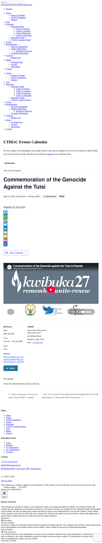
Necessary (8, 520)
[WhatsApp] (51, 217)
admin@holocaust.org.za (11, 465)
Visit (8, 429)
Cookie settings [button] (9, 487)
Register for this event (14, 206)
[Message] (51, 236)
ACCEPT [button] (22, 487)
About (8, 418)
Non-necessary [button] (7, 529)
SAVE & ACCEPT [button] (8, 541)
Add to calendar (16, 253)
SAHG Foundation (13, 420)
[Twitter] (51, 224)
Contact (9, 433)
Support (9, 9)
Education (10, 424)
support (50, 154)
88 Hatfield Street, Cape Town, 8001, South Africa (21, 469)
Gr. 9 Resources (12, 447)
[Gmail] (51, 240)
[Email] (51, 232)
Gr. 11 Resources (12, 450)
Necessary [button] (5, 518)
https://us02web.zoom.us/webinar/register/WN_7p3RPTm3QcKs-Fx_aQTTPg (13, 359)
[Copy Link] (51, 220)
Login (8, 443)
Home (8, 415)
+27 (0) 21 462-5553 (9, 462)
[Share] (51, 244)
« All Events (9, 163)
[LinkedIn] (51, 228)
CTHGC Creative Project (16, 426)
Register (9, 445)
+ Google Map (37, 342)
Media (8, 431)
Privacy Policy (6, 481)
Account (9, 452)
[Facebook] (51, 213)
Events (8, 422)
